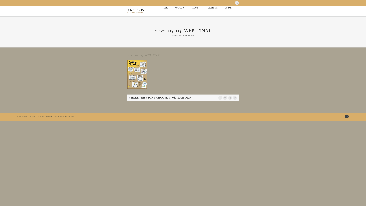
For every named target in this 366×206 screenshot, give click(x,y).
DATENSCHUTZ (69, 116)
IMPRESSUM (61, 116)
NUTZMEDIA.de (51, 116)
